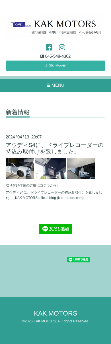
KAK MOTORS (55, 313)
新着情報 (18, 112)
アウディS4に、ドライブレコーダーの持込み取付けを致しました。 (55, 148)
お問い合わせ (55, 66)
